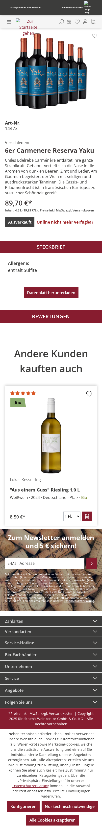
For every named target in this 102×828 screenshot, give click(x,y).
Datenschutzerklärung (79, 601)
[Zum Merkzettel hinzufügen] (94, 35)
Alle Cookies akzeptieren (52, 820)
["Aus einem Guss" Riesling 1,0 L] (51, 435)
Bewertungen (51, 316)
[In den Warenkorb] (87, 516)
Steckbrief (51, 246)
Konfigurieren (23, 806)
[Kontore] (69, 22)
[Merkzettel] (77, 22)
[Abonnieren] (91, 563)
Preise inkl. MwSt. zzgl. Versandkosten (67, 210)
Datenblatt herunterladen (51, 292)
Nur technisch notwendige (70, 806)
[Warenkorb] (93, 22)
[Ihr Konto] (85, 22)
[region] (51, 434)
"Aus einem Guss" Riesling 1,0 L (45, 489)
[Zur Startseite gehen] (28, 27)
